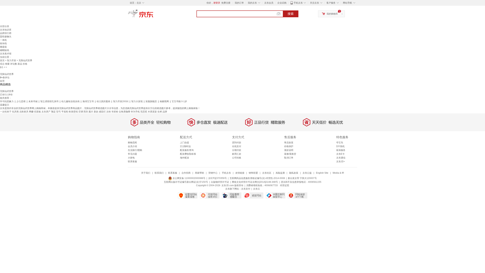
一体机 (3, 40)
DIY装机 (340, 146)
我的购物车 (332, 14)
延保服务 (340, 150)
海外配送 (184, 157)
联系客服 (132, 161)
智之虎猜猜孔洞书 (49, 101)
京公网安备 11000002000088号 (188, 178)
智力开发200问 (120, 101)
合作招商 (186, 173)
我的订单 (239, 3)
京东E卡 (340, 154)
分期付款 (236, 150)
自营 (2, 81)
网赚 (31, 111)
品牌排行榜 (5, 33)
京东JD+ (340, 161)
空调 (80, 111)
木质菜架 (152, 111)
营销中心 (212, 173)
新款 (96, 111)
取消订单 (288, 157)
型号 (58, 111)
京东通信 (340, 157)
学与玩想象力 (7, 101)
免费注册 (225, 3)
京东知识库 (5, 29)
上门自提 (184, 142)
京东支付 (245, 188)
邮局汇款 (236, 154)
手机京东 (298, 3)
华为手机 (135, 111)
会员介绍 (132, 146)
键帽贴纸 (4, 50)
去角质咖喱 (124, 111)
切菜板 (37, 111)
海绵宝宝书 (88, 101)
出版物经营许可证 (220, 182)
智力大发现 (137, 101)
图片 (91, 111)
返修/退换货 (290, 154)
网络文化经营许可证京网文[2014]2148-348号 (255, 182)
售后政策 (288, 142)
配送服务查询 (187, 150)
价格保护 (288, 146)
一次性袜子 (5, 111)
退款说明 (288, 150)
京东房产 (46, 111)
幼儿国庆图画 (103, 101)
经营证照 (284, 185)
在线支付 (236, 146)
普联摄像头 (5, 36)
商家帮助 (199, 173)
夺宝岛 (339, 142)
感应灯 (102, 111)
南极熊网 (164, 101)
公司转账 (236, 157)
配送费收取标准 (188, 154)
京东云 (256, 188)
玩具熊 (15, 111)
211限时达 (185, 146)
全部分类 (4, 26)
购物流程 (132, 142)
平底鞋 (64, 111)
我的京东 (252, 3)
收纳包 (3, 43)
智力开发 (11, 60)
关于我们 (145, 173)
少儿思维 (21, 101)
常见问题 (132, 154)
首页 (2, 60)
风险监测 (280, 173)
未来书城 (33, 101)
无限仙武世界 (7, 74)
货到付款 (236, 142)
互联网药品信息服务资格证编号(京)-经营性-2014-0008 (257, 178)
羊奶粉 (114, 111)
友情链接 (239, 173)
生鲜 (159, 111)
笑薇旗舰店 (151, 101)
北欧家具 (23, 111)
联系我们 (159, 173)
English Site (322, 173)
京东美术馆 (5, 53)
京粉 (108, 111)
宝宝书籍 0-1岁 (179, 101)
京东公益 (307, 173)
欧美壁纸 (73, 111)
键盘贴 (3, 47)
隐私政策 (293, 173)
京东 (153, 15)
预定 (53, 111)
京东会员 (268, 3)
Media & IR (338, 173)
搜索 (291, 13)
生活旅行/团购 (135, 150)
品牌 (165, 111)
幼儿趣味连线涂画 (70, 101)
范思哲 (143, 111)
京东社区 (266, 173)
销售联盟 (253, 173)
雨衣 (86, 111)
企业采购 (281, 3)
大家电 (131, 157)
